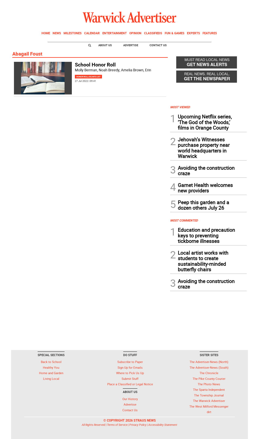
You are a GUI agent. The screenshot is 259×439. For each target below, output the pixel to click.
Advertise (130, 45)
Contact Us (158, 45)
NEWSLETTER (214, 4)
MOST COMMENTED (184, 220)
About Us (105, 45)
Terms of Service (117, 425)
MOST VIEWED (180, 107)
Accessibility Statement (162, 425)
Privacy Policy (137, 425)
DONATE (236, 4)
